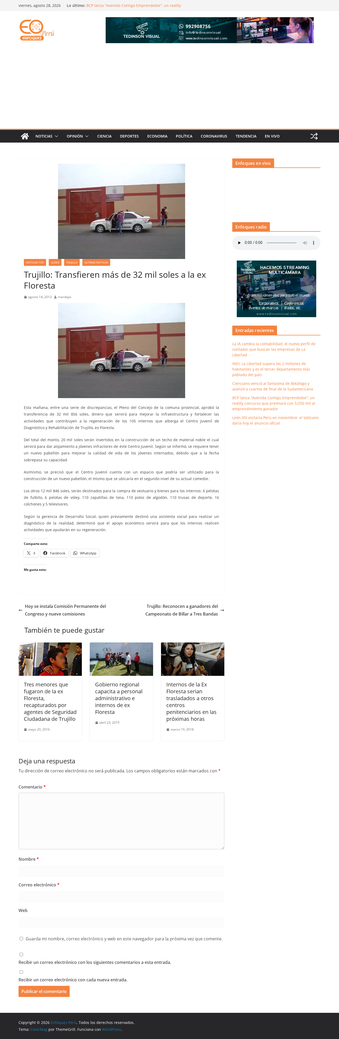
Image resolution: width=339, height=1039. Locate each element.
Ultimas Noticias (96, 262)
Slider (55, 262)
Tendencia (246, 136)
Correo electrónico (39, 885)
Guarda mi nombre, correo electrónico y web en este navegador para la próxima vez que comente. (124, 939)
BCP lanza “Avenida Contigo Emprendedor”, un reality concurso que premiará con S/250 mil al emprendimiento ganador (273, 403)
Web (23, 910)
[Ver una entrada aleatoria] (314, 136)
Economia (157, 136)
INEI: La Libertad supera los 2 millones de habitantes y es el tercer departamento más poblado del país (271, 369)
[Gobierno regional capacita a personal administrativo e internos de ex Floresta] (121, 646)
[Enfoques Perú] (25, 136)
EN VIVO (272, 136)
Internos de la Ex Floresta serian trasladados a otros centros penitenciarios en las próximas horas (191, 701)
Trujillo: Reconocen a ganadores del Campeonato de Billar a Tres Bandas (181, 610)
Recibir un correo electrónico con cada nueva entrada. (73, 980)
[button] (55, 136)
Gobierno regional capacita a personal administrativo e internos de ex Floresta (118, 698)
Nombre (29, 859)
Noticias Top (35, 262)
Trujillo (72, 262)
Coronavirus (214, 136)
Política (184, 136)
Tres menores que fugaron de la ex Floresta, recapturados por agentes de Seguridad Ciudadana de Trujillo (50, 701)
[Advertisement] (169, 89)
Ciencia (104, 136)
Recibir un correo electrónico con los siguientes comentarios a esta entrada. (95, 962)
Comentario (32, 787)
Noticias (43, 136)
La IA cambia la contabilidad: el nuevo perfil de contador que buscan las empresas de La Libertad (273, 349)
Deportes (129, 136)
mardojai (64, 297)
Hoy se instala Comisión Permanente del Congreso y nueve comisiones (65, 610)
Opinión (75, 136)
